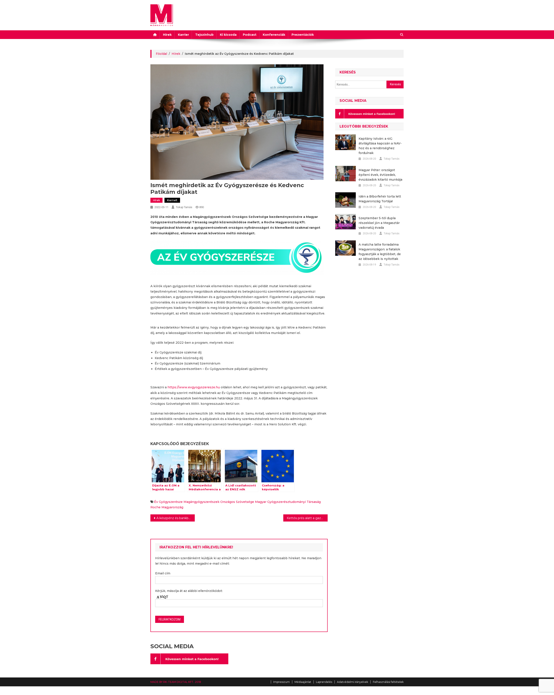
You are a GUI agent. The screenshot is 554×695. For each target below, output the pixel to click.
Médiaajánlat (303, 682)
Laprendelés (324, 682)
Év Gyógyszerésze (168, 502)
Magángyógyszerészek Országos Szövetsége (219, 502)
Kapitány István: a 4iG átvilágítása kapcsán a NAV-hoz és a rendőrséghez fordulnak (380, 146)
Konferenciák (274, 35)
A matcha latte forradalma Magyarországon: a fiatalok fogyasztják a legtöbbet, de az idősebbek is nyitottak (380, 252)
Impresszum (281, 682)
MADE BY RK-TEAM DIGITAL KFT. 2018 (175, 682)
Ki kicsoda (228, 35)
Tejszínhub (204, 35)
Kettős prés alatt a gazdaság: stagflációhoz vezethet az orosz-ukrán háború (307, 518)
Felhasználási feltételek (388, 682)
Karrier (183, 35)
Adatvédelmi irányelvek (352, 682)
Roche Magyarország (166, 507)
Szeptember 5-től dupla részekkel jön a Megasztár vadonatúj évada (379, 223)
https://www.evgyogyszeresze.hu (193, 387)
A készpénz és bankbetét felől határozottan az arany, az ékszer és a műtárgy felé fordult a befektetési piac (175, 518)
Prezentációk (302, 35)
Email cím (162, 573)
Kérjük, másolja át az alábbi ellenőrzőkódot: (189, 591)
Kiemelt (172, 200)
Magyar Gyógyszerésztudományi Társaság (288, 502)
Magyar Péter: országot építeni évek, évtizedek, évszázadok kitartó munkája (380, 174)
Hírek (167, 35)
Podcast (249, 35)
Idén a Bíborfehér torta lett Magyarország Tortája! (380, 198)
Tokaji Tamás (184, 207)
